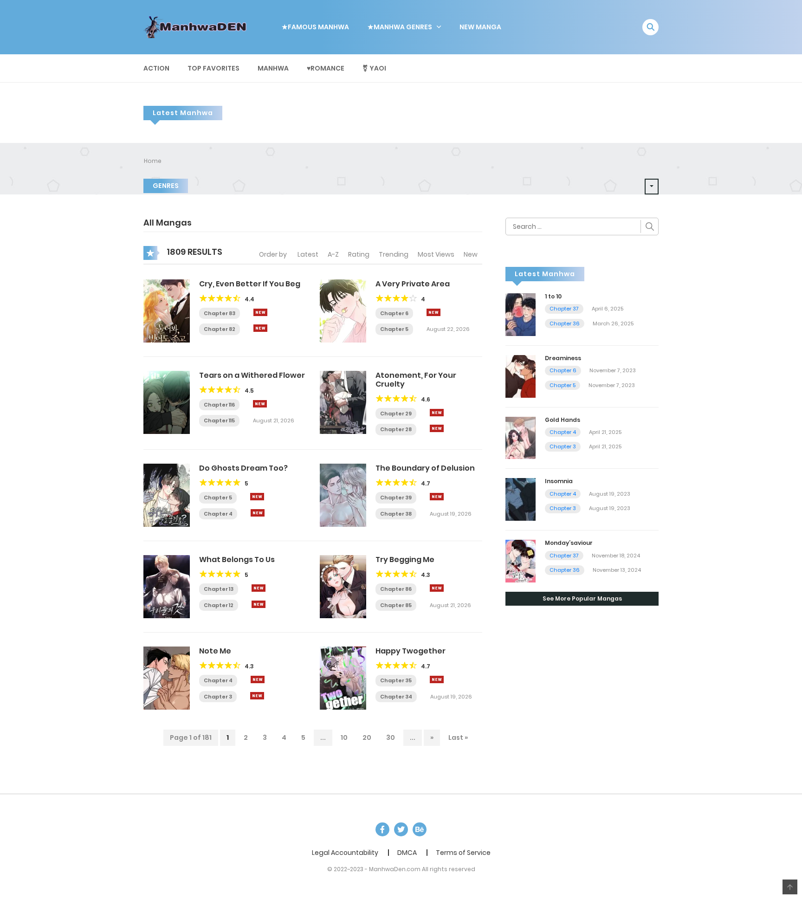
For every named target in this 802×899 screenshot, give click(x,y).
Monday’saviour (569, 543)
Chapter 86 (396, 589)
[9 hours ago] (257, 496)
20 (366, 737)
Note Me (215, 651)
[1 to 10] (520, 314)
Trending (393, 254)
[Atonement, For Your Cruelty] (343, 401)
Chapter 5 (394, 329)
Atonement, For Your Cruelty (415, 379)
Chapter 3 (218, 696)
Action (156, 68)
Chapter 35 (396, 680)
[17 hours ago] (437, 496)
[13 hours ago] (437, 588)
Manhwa (273, 68)
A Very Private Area (412, 283)
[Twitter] (401, 829)
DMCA (407, 852)
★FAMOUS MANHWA (315, 27)
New (471, 254)
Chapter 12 (218, 605)
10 (344, 737)
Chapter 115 (219, 420)
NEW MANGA (480, 27)
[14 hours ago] (258, 588)
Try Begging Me (404, 559)
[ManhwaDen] (197, 26)
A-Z (333, 254)
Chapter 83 (219, 313)
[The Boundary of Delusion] (343, 494)
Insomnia (559, 481)
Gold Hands (562, 420)
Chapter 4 (218, 513)
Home (153, 161)
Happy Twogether (410, 651)
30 (390, 737)
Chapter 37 (564, 308)
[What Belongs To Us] (166, 586)
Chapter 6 (394, 313)
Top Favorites (213, 68)
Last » (458, 737)
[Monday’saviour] (520, 560)
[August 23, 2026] (258, 513)
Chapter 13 (218, 589)
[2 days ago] (260, 403)
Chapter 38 (396, 513)
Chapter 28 (396, 429)
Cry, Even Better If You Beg (249, 283)
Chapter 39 (396, 497)
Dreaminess (563, 358)
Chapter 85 (396, 605)
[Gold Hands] (520, 437)
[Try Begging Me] (343, 586)
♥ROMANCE (325, 68)
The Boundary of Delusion (425, 468)
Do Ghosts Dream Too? (243, 468)
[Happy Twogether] (343, 677)
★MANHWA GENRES (400, 27)
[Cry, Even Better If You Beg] (166, 310)
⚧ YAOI (374, 68)
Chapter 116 (219, 404)
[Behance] (420, 829)
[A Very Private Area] (343, 310)
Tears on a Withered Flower (252, 375)
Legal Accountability (345, 852)
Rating (358, 254)
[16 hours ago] (437, 679)
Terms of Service (463, 852)
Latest (308, 254)
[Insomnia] (520, 499)
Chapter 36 (565, 323)
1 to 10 (553, 296)
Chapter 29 (396, 413)
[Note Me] (166, 677)
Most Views (436, 254)
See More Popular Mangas (582, 598)
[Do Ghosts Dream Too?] (166, 494)
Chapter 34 (396, 696)
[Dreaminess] (520, 375)
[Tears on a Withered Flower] (166, 401)
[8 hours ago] (260, 312)
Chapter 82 (219, 329)
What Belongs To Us (237, 559)
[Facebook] (382, 829)
